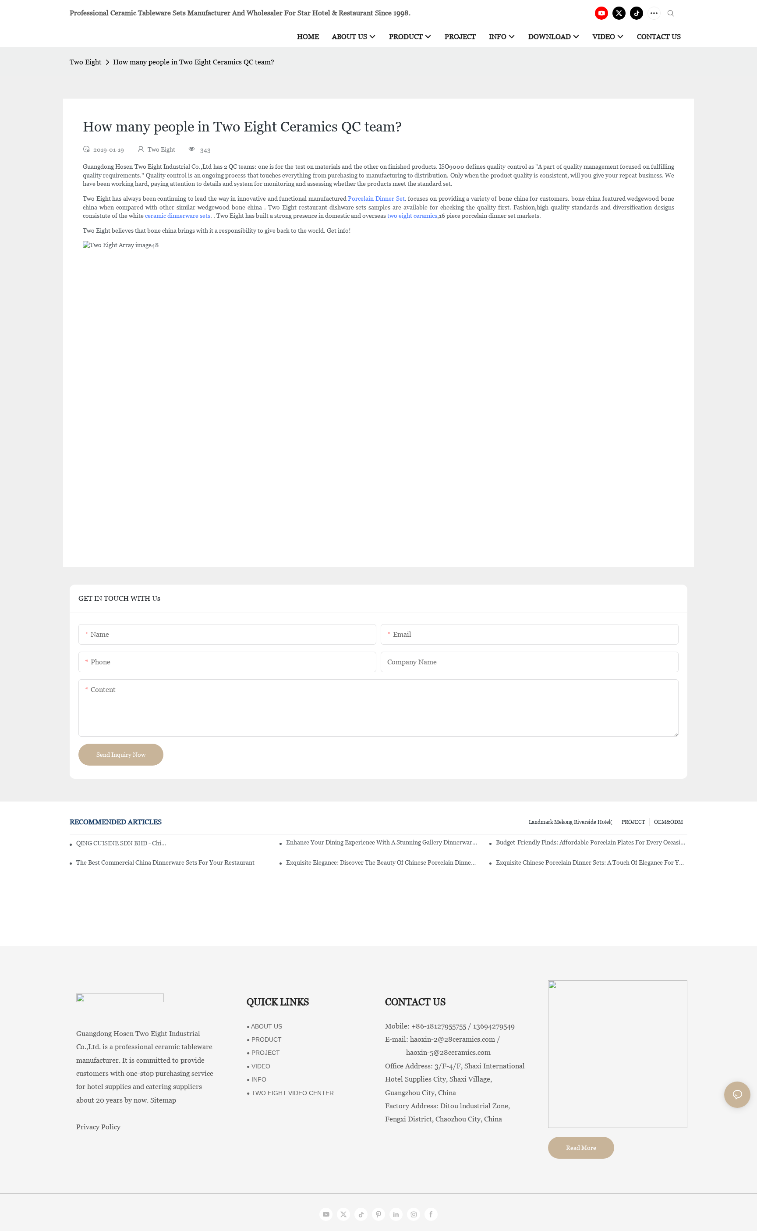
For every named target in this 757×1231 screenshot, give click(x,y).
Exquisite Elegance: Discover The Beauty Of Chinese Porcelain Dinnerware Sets (382, 862)
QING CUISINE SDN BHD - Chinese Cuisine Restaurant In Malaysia (122, 843)
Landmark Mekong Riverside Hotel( (570, 822)
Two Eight (86, 62)
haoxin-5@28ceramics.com (438, 1052)
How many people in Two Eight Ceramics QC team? (193, 62)
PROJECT (633, 822)
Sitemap (163, 1100)
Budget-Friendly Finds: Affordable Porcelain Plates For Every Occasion (591, 842)
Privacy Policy (98, 1127)
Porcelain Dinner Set (376, 198)
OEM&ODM (668, 822)
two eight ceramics (412, 215)
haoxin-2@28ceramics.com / (455, 1039)
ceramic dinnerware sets (177, 215)
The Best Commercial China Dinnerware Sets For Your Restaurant (165, 862)
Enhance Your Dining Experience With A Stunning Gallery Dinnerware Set (382, 842)
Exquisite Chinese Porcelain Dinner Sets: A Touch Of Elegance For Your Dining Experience (591, 862)
